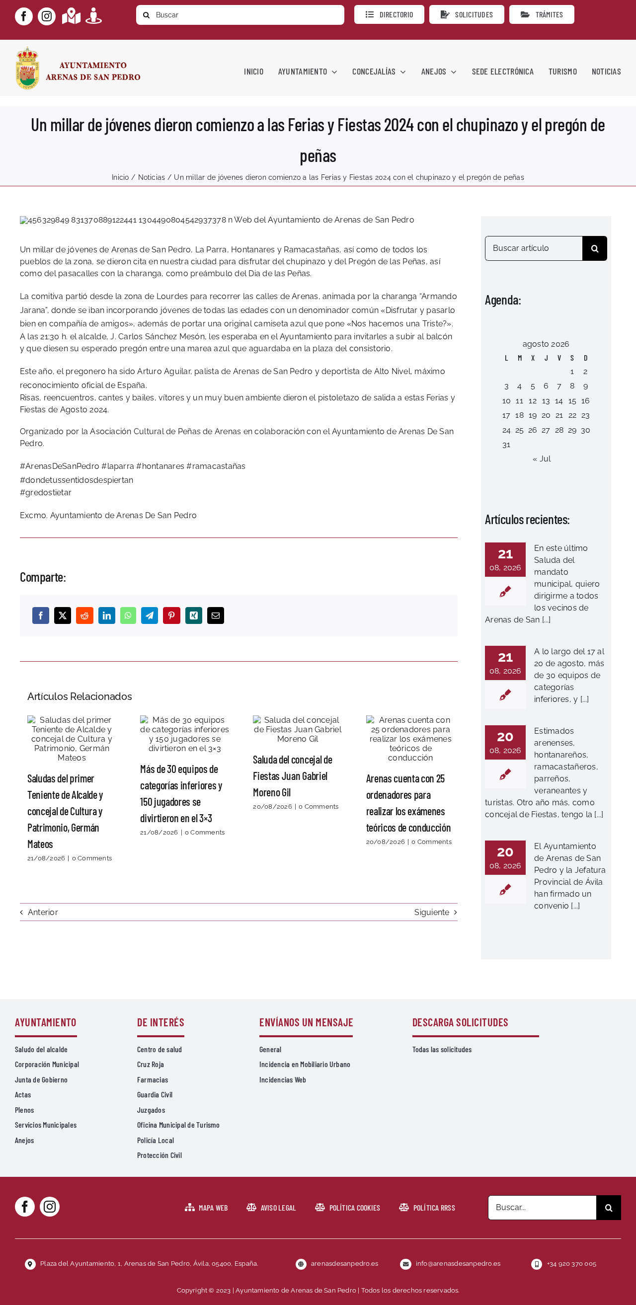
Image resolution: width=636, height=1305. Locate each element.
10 (506, 400)
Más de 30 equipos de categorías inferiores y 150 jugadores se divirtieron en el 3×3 (185, 734)
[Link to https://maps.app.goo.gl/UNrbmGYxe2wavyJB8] (71, 15)
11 (519, 400)
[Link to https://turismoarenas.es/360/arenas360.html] (93, 15)
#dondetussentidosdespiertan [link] (76, 480)
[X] (63, 615)
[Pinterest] (171, 615)
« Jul (542, 458)
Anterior (43, 912)
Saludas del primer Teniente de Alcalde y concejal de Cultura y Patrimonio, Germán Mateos (72, 739)
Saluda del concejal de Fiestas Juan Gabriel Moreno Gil (298, 730)
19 (533, 415)
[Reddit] (84, 615)
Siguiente (431, 912)
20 (546, 415)
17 (506, 415)
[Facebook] (41, 615)
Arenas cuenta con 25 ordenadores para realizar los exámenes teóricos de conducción (410, 739)
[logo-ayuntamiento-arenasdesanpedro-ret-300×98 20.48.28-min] (78, 49)
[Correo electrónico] (216, 615)
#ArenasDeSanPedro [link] (59, 466)
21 (559, 415)
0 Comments (92, 858)
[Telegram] (149, 615)
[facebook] (24, 16)
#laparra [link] (117, 466)
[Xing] (194, 615)
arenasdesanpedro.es (345, 1263)
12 (532, 400)
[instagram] (47, 16)
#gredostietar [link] (46, 492)
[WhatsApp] (128, 615)
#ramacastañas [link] (215, 466)
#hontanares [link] (160, 466)
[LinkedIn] (107, 615)
